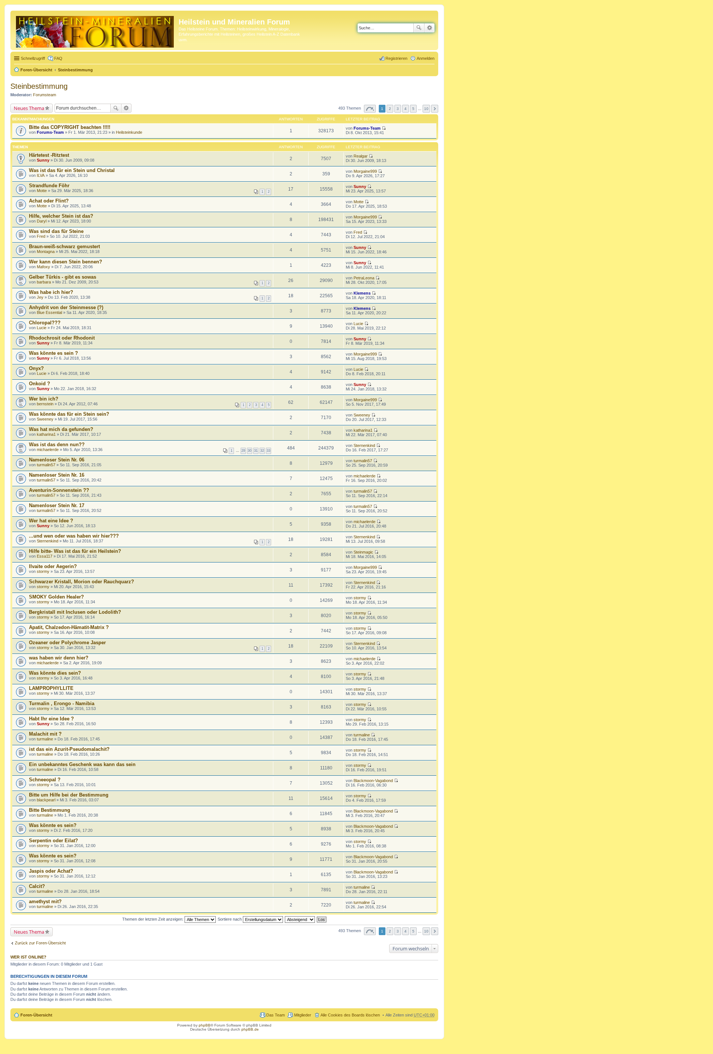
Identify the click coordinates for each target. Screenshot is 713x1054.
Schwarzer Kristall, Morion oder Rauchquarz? (81, 581)
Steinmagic (363, 552)
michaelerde (48, 449)
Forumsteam (44, 95)
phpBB (205, 1025)
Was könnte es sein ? (53, 353)
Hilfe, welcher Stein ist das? (61, 216)
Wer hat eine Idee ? (51, 520)
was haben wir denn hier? (58, 658)
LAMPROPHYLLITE (51, 688)
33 (268, 451)
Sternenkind (364, 445)
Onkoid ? (39, 383)
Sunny (43, 160)
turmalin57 (46, 465)
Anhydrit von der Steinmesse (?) (66, 307)
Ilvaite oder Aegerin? (53, 566)
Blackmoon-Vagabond (373, 780)
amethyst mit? (45, 901)
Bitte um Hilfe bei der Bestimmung (68, 795)
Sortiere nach (230, 919)
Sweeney (45, 419)
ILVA (41, 175)
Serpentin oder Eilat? (53, 840)
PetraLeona (364, 278)
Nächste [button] (434, 109)
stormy (43, 571)
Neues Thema (29, 108)
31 (256, 451)
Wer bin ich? (43, 399)
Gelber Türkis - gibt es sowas (62, 277)
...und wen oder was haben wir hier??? (74, 536)
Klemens (362, 293)
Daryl (41, 221)
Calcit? (37, 886)
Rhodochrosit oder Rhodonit (62, 338)
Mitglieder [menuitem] (302, 1015)
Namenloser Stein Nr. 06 (56, 460)
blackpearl (46, 800)
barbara (44, 282)
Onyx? (36, 368)
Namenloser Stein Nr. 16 (56, 475)
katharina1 (46, 434)
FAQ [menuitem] (58, 58)
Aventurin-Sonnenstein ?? (59, 490)
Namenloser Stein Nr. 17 (56, 505)
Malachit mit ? (45, 734)
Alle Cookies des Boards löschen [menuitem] (350, 1015)
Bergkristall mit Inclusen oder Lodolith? (75, 612)
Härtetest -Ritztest (49, 155)
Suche (418, 27)
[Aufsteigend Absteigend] (300, 919)
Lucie (41, 327)
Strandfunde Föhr (49, 185)
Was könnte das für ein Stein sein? (69, 414)
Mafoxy (43, 267)
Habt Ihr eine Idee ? (51, 718)
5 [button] (413, 109)
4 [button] (405, 109)
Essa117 (44, 556)
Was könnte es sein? (52, 825)
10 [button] (426, 109)
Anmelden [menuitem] (425, 58)
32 (262, 451)
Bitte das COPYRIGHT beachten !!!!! (69, 127)
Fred (41, 236)
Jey (40, 297)
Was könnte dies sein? (55, 673)
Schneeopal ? (45, 779)
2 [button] (390, 109)
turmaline (45, 739)
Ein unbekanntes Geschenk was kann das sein (82, 764)
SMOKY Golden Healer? (56, 597)
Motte (42, 190)
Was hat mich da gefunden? (61, 429)
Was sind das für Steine (56, 231)
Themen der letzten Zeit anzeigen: (153, 919)
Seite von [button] (370, 109)
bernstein (45, 404)
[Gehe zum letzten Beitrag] (384, 128)
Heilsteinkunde (129, 132)
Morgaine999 (365, 171)
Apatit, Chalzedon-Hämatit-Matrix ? (69, 627)
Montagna (46, 251)
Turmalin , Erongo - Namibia (61, 703)
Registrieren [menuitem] (396, 58)
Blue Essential (49, 312)
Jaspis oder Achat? (51, 871)
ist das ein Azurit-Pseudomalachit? (69, 749)
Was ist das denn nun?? (57, 444)
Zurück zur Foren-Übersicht (40, 943)
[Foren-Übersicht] (95, 30)
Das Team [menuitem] (275, 1015)
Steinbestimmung (75, 70)
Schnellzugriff (33, 58)
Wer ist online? (28, 957)
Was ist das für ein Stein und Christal (72, 170)
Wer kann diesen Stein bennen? (65, 262)
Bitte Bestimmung (49, 810)
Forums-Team (50, 132)
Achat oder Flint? (49, 201)
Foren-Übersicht (36, 70)
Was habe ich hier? (51, 292)
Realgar (361, 156)
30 (249, 451)
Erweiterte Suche (429, 27)
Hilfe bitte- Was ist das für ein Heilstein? (75, 551)
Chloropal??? (45, 322)
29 (243, 451)
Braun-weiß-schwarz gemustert (64, 246)
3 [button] (398, 109)
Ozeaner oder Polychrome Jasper (67, 642)
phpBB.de (250, 1029)
